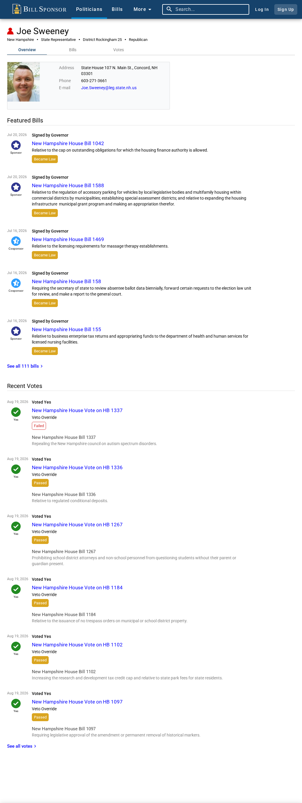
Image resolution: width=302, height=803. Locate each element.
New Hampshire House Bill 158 (66, 281)
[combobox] (211, 9)
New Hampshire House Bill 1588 (68, 185)
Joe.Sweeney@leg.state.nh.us (109, 87)
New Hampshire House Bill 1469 (68, 239)
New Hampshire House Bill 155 (66, 329)
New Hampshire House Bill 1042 (68, 143)
